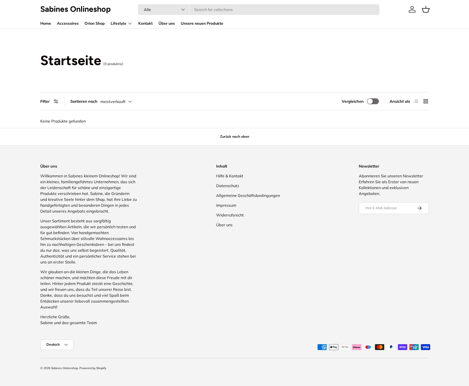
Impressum (226, 205)
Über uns (167, 23)
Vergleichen (353, 101)
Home (45, 23)
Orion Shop (95, 23)
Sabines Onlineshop (64, 368)
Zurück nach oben (234, 136)
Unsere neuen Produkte (202, 23)
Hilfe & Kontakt (229, 175)
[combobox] (258, 9)
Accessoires (68, 23)
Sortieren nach (83, 101)
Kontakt (145, 23)
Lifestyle (118, 23)
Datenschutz (227, 185)
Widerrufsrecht (230, 215)
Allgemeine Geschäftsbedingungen (248, 195)
